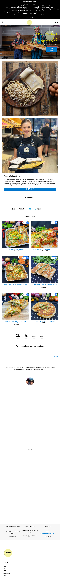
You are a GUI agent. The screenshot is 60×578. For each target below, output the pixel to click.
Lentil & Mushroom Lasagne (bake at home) (15, 284)
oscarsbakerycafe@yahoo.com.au (47, 533)
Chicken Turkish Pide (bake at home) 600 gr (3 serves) (16, 322)
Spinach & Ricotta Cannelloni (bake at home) (44, 249)
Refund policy (6, 573)
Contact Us (5, 570)
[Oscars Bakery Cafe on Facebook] (3, 562)
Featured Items (30, 216)
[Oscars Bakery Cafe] (30, 22)
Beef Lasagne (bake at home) (15, 249)
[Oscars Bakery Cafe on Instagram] (5, 562)
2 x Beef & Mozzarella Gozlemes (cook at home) (44, 321)
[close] (58, 9)
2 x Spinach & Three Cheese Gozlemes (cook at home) (44, 285)
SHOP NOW (52, 49)
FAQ (4, 568)
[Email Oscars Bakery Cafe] (7, 562)
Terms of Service (7, 572)
